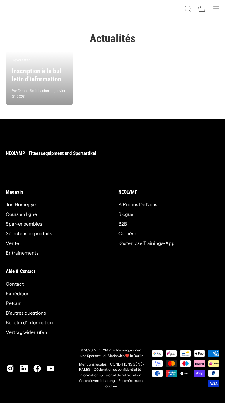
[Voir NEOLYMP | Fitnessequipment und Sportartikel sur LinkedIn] (23, 368)
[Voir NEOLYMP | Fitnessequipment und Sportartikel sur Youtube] (50, 368)
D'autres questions (26, 313)
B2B (122, 224)
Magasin (14, 192)
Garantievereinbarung (97, 380)
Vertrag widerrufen (26, 332)
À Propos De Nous (137, 204)
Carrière (127, 233)
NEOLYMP (128, 192)
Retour (13, 303)
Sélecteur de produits (29, 233)
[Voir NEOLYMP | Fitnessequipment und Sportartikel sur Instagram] (10, 368)
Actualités (112, 38)
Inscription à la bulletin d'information (38, 75)
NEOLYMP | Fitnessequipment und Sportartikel (51, 153)
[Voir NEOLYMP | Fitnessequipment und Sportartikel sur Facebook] (37, 368)
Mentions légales (93, 364)
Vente (12, 243)
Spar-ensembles (24, 224)
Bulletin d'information (29, 322)
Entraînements (22, 253)
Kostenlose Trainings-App (146, 243)
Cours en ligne (21, 214)
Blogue (125, 214)
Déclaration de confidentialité (117, 369)
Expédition (18, 293)
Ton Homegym (22, 204)
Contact (15, 284)
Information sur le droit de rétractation (110, 375)
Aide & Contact (20, 271)
